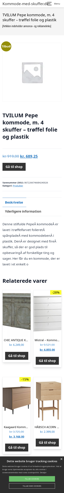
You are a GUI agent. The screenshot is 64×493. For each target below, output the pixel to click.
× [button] (61, 459)
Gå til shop (14, 167)
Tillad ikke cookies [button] (32, 486)
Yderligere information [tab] (23, 211)
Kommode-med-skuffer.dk (25, 3)
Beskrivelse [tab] (14, 202)
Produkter (18, 185)
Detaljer (43, 472)
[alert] (32, 474)
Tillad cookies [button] (32, 479)
